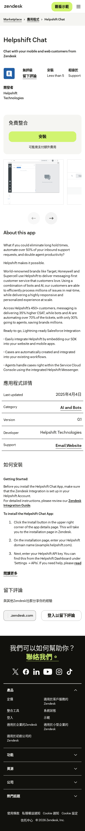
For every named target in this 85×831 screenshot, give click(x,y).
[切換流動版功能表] (78, 6)
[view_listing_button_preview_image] (33, 182)
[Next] (51, 218)
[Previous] (34, 218)
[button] (39, 690)
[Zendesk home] (13, 6)
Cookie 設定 (70, 813)
